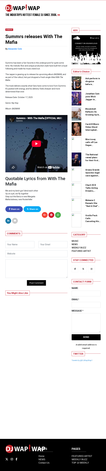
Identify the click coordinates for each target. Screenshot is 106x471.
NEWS (75, 244)
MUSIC (75, 241)
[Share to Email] (15, 221)
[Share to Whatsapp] (58, 215)
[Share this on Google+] (45, 215)
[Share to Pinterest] (51, 215)
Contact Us (44, 463)
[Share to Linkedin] (8, 221)
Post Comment (36, 283)
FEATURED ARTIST (81, 251)
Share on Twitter (33, 210)
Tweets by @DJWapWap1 (82, 360)
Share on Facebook (14, 210)
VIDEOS (9, 29)
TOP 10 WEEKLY (80, 463)
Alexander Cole (15, 49)
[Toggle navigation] (10, 22)
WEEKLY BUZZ (79, 247)
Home (41, 456)
